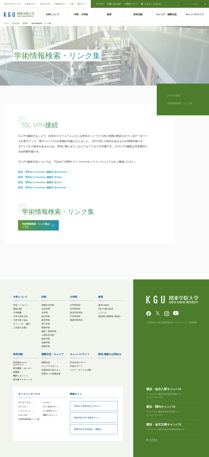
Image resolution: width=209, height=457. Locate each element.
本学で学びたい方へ (13, 3)
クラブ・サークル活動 (80, 369)
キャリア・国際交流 (166, 14)
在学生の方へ (46, 3)
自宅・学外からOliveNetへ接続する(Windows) (42, 172)
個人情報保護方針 (166, 322)
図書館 (25, 23)
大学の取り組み (20, 320)
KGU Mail (22, 406)
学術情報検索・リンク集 (179, 103)
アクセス (100, 3)
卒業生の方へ (31, 3)
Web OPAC (23, 415)
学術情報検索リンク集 (29, 419)
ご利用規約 (151, 322)
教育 (109, 14)
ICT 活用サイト (50, 410)
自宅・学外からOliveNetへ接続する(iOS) (40, 182)
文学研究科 (75, 305)
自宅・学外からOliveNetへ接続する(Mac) (40, 177)
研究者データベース (22, 379)
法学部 (44, 312)
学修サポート (76, 366)
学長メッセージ (20, 305)
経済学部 (45, 316)
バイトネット (24, 410)
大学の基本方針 (20, 316)
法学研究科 (75, 308)
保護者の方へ (61, 3)
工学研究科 (75, 316)
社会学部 (45, 308)
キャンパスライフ (195, 14)
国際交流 (45, 362)
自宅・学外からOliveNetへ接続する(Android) (42, 187)
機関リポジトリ (20, 375)
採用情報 (193, 322)
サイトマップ (181, 322)
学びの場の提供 (105, 308)
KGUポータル (24, 402)
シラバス (102, 312)
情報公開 (17, 308)
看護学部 (45, 346)
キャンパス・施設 (21, 323)
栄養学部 (45, 342)
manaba (46, 402)
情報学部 (45, 327)
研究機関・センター (22, 368)
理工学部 (45, 323)
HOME (6, 23)
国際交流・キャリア (52, 354)
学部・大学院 (81, 14)
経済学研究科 (76, 312)
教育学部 (45, 338)
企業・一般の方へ (78, 3)
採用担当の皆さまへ (51, 369)
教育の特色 (103, 305)
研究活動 (138, 14)
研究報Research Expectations (20, 363)
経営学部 (45, 320)
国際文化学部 (47, 305)
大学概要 (17, 312)
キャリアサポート (49, 366)
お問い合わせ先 (114, 3)
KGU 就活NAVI (49, 406)
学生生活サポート (78, 362)
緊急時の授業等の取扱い (110, 316)
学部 (43, 297)
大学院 (73, 297)
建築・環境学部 (48, 331)
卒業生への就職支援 (51, 373)
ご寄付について (131, 3)
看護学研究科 (76, 320)
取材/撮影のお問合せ (109, 354)
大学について (52, 14)
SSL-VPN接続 (173, 95)
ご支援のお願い (20, 327)
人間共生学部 (47, 335)
